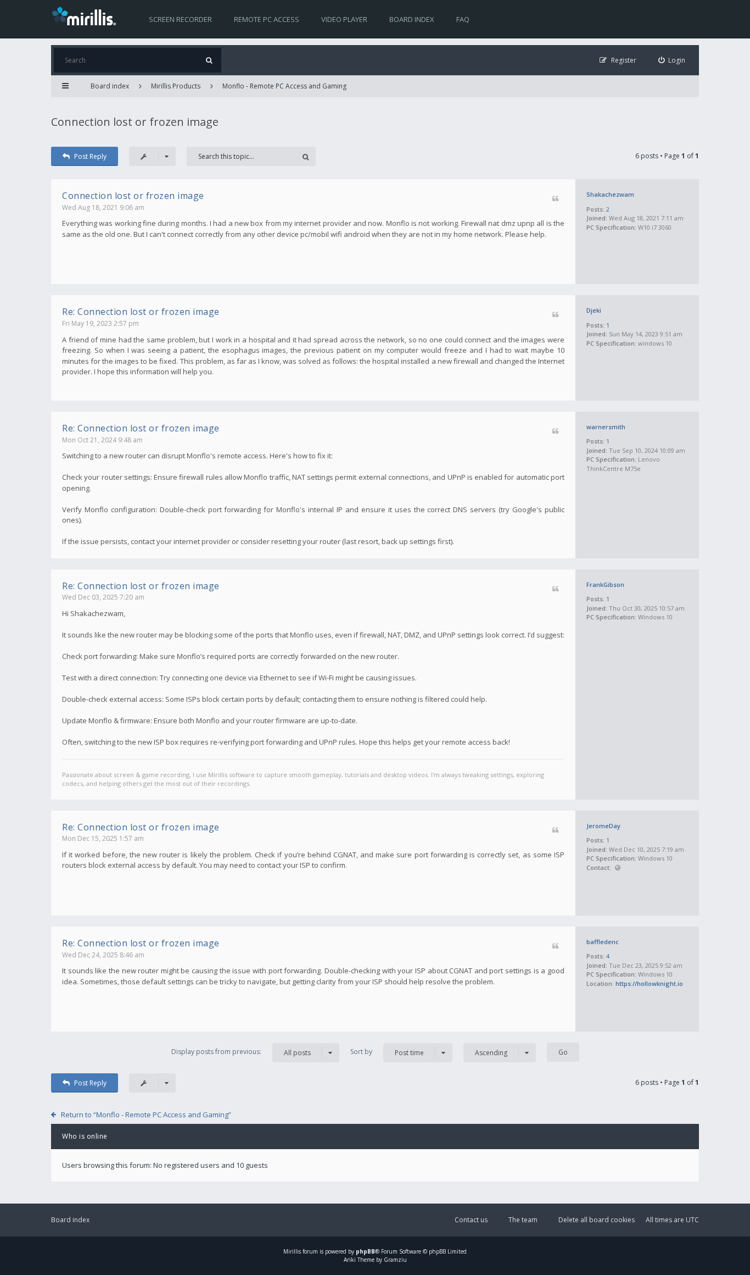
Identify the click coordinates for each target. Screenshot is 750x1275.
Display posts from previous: (241, 1052)
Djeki (593, 310)
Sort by (387, 1052)
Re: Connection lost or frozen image (141, 312)
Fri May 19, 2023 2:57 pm (100, 323)
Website (617, 868)
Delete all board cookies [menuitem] (596, 1219)
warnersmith (605, 427)
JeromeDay (603, 826)
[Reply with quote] (555, 199)
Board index (411, 19)
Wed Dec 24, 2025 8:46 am (103, 955)
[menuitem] (672, 60)
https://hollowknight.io (649, 983)
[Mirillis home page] (86, 15)
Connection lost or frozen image (135, 121)
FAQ (462, 19)
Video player (344, 19)
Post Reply (90, 156)
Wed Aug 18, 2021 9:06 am (103, 207)
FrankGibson (605, 584)
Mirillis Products (175, 86)
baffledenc (602, 942)
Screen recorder (180, 19)
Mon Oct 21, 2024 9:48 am (102, 440)
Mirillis (292, 1251)
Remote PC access (266, 19)
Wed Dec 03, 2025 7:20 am (103, 597)
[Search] (209, 60)
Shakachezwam (610, 194)
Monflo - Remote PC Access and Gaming (284, 86)
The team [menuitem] (523, 1219)
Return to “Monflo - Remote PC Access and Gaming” (146, 1114)
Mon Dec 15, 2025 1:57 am (103, 838)
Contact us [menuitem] (471, 1219)
